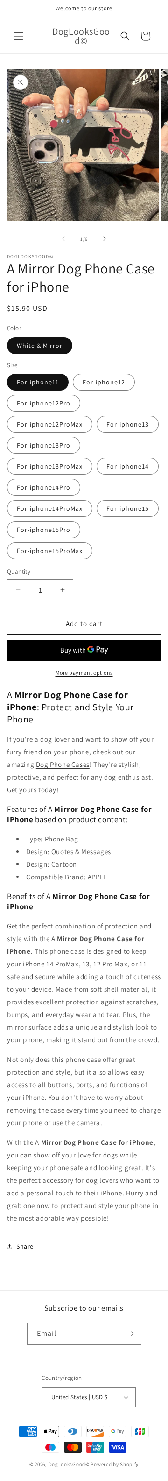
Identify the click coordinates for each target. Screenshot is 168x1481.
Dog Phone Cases (63, 764)
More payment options (84, 672)
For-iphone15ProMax (50, 550)
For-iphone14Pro (43, 487)
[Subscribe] (130, 1334)
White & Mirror (40, 345)
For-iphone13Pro (43, 445)
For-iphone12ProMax (50, 424)
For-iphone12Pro (43, 403)
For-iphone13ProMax (50, 466)
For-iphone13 (127, 424)
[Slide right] (104, 238)
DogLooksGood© (69, 1464)
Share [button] (25, 1246)
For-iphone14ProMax (50, 508)
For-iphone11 (38, 382)
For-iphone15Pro (43, 529)
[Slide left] (63, 238)
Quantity (18, 571)
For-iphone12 (104, 382)
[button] (18, 36)
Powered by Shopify (115, 1464)
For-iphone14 (127, 466)
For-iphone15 (127, 508)
